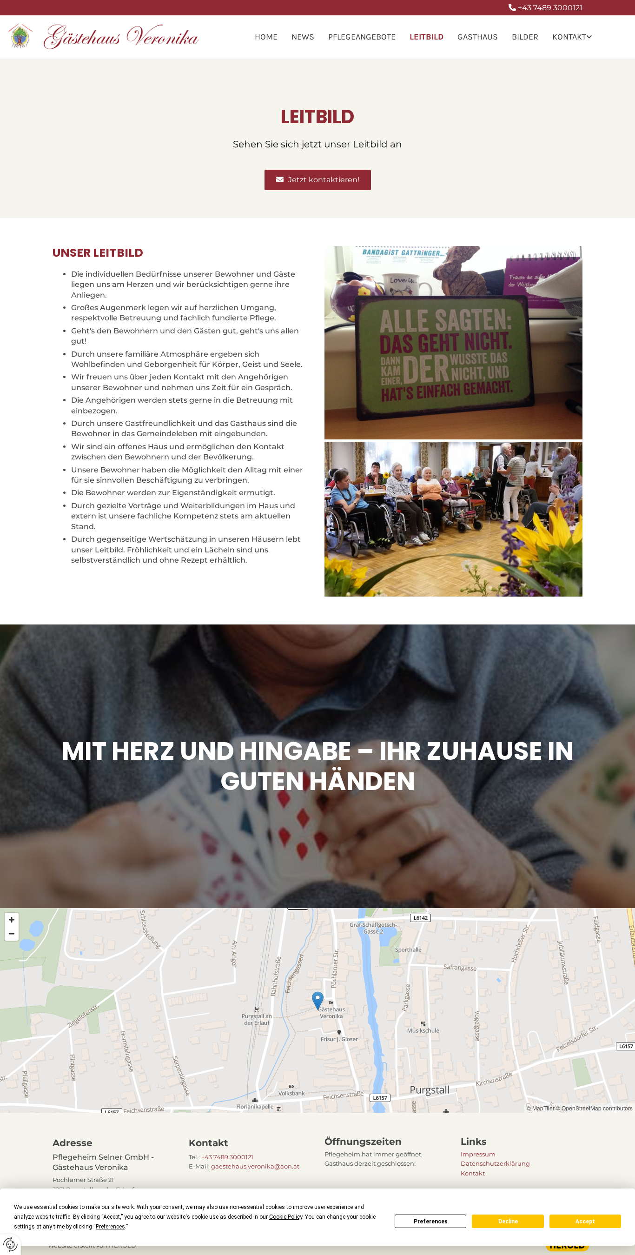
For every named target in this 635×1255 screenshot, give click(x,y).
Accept (585, 1221)
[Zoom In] (12, 920)
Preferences (431, 1221)
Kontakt (569, 37)
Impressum (478, 1154)
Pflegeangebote (362, 37)
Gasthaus (477, 37)
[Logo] (106, 36)
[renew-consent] (10, 1244)
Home (266, 37)
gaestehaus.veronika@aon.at (255, 1166)
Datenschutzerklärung (495, 1163)
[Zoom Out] (12, 934)
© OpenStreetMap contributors (594, 1108)
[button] (318, 180)
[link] (572, 37)
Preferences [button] (110, 1226)
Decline (508, 1221)
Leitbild (426, 37)
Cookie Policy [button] (285, 1217)
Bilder (525, 37)
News (302, 37)
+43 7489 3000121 (550, 7)
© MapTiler (541, 1108)
